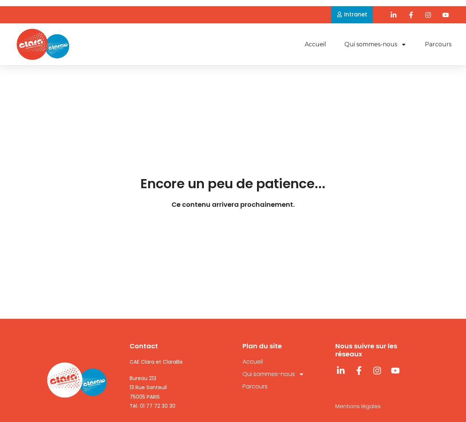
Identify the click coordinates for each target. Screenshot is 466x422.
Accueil (315, 44)
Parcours (438, 44)
